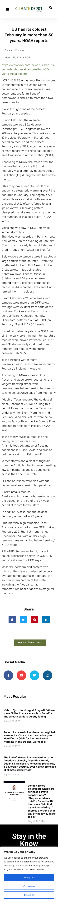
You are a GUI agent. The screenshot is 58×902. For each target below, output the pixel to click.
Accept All (29, 877)
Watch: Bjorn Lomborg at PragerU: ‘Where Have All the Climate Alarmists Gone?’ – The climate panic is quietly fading (29, 713)
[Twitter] (34, 675)
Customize (29, 886)
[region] (29, 874)
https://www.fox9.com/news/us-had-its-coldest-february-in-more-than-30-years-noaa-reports (28, 69)
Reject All (29, 895)
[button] (7, 9)
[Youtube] (21, 675)
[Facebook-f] (8, 675)
